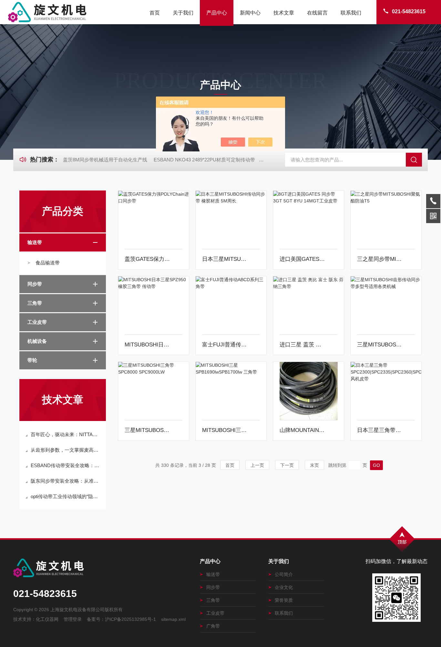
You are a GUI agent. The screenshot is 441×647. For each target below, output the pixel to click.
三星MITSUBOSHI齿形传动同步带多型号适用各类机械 (380, 345)
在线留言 (317, 12)
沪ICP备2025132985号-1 (130, 619)
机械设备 (37, 341)
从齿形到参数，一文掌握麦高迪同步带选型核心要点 (66, 450)
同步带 (34, 284)
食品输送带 (48, 262)
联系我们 (351, 12)
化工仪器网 (47, 619)
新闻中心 (250, 12)
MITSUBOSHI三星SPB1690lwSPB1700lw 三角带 (225, 430)
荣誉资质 (284, 600)
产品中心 (216, 12)
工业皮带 (37, 322)
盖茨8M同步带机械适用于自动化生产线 (105, 159)
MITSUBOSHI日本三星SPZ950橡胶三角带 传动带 (148, 345)
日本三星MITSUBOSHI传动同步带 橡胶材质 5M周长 (225, 259)
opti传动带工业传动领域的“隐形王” (66, 496)
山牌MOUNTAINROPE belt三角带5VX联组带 (303, 430)
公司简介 (284, 574)
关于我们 (183, 12)
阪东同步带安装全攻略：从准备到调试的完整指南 (66, 481)
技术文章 (283, 12)
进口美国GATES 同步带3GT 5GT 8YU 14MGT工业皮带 (303, 259)
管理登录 (73, 619)
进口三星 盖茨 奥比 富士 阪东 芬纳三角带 (303, 345)
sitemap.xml (173, 619)
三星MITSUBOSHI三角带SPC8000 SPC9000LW (148, 430)
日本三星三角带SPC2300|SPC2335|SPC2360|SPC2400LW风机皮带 (380, 430)
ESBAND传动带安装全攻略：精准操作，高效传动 (66, 465)
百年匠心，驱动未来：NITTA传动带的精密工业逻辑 (66, 434)
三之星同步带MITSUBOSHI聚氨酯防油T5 (380, 259)
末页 (314, 465)
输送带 (34, 242)
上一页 (257, 465)
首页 (154, 12)
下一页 (287, 465)
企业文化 (284, 587)
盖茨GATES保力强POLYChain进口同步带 (148, 259)
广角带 (213, 626)
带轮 (32, 360)
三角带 (34, 303)
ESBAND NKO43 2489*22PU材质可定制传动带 (204, 159)
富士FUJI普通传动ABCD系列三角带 (225, 345)
